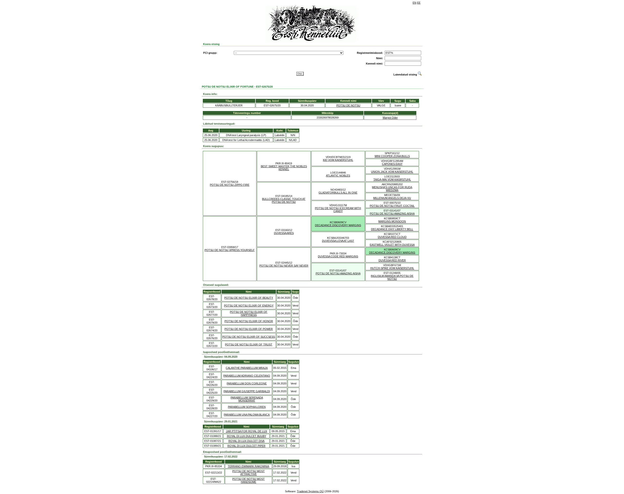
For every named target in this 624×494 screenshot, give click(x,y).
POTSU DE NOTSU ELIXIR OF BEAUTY (248, 297)
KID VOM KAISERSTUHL (338, 159)
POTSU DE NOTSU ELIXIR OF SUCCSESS (248, 336)
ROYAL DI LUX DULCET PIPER (246, 445)
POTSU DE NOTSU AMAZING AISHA (392, 213)
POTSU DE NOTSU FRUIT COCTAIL (392, 205)
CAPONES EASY (392, 163)
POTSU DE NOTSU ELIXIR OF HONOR (248, 321)
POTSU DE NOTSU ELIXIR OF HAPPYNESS (248, 313)
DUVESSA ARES (284, 233)
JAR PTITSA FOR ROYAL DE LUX (246, 431)
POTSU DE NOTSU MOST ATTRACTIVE (248, 472)
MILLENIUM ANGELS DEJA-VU (392, 197)
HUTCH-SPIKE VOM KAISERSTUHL (392, 268)
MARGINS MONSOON (392, 221)
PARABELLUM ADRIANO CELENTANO (246, 375)
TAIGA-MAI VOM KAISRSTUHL (392, 179)
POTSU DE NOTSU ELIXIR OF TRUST (248, 344)
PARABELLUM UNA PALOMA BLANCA (247, 414)
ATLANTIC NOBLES (338, 175)
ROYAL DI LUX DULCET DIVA (246, 440)
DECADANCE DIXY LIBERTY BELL (392, 229)
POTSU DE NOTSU (348, 105)
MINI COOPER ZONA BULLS (392, 156)
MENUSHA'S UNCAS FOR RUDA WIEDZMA (392, 189)
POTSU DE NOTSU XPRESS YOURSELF (230, 250)
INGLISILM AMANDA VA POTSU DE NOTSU (392, 277)
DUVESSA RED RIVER (392, 260)
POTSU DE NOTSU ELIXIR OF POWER (248, 328)
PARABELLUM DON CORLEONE (247, 383)
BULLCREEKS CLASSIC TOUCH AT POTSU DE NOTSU (283, 200)
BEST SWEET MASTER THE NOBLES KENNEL (284, 168)
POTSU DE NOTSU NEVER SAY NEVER (283, 265)
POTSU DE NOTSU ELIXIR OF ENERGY (248, 305)
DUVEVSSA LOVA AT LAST (338, 240)
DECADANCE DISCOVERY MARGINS (338, 225)
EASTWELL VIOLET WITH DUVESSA (392, 244)
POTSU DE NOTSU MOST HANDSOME (248, 480)
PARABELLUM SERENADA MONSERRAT (247, 399)
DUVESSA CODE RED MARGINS (338, 256)
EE (418, 2)
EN (414, 2)
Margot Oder (390, 117)
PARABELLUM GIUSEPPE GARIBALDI (247, 391)
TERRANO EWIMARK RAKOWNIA (248, 466)
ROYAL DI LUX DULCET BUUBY (246, 436)
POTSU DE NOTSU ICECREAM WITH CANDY (338, 210)
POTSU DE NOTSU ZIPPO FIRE (229, 184)
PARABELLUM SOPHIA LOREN (247, 406)
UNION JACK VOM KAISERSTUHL (392, 171)
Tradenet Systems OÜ (310, 491)
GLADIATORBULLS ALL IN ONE (338, 192)
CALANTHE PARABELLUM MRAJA (247, 367)
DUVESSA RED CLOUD (392, 236)
